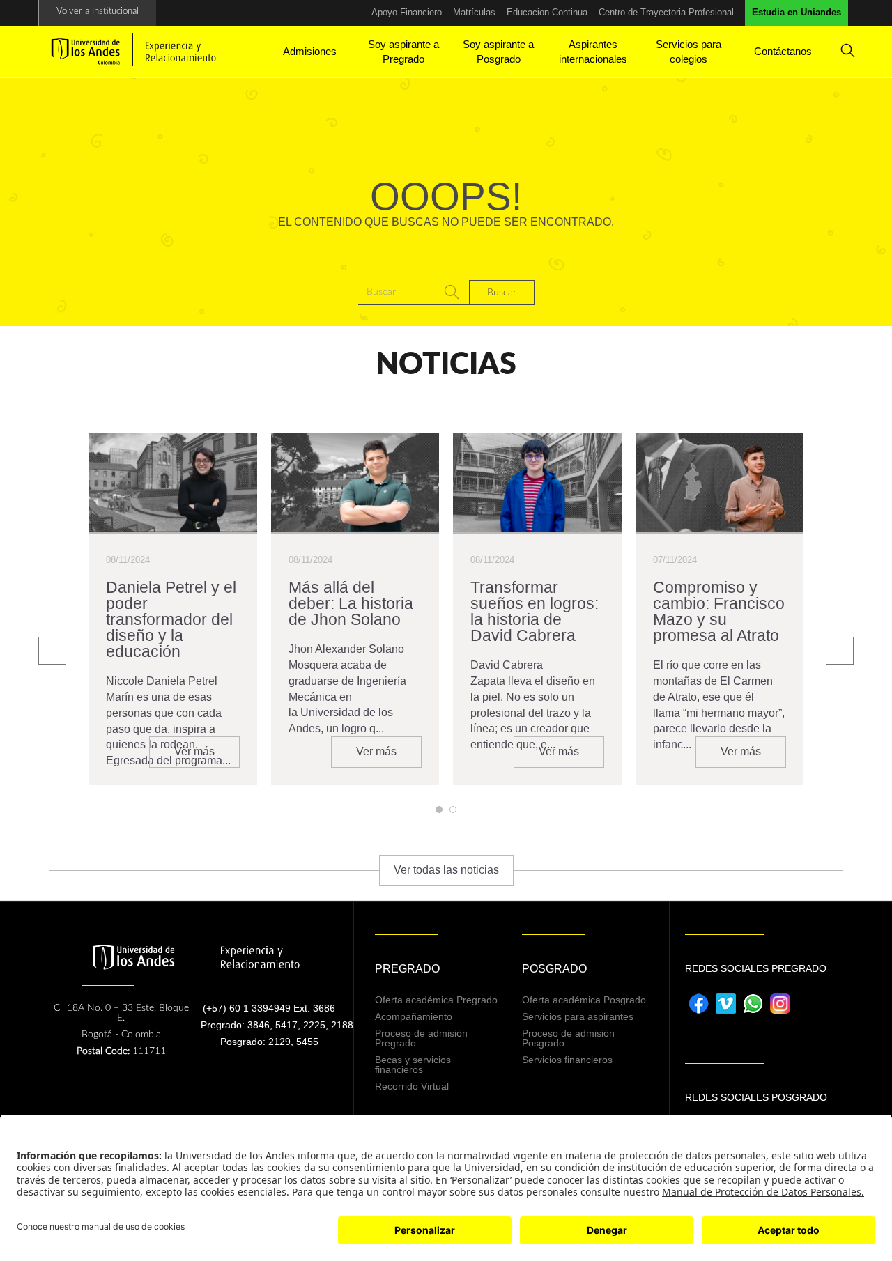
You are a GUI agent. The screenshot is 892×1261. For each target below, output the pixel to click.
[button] (439, 809)
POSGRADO (554, 969)
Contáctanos (783, 51)
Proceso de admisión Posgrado (568, 1038)
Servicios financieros (567, 1060)
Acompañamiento (413, 1016)
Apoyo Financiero (406, 12)
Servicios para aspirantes (577, 1016)
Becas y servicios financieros (413, 1064)
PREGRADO (407, 969)
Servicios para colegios (688, 51)
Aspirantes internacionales (593, 51)
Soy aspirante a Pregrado (403, 51)
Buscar (501, 292)
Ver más (194, 751)
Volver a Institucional (97, 11)
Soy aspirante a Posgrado (498, 51)
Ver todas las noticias (446, 870)
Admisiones (310, 51)
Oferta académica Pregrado (436, 1000)
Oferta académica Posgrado (584, 1000)
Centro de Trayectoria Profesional (666, 12)
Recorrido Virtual (412, 1086)
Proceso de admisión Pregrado (421, 1038)
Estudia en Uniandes (796, 12)
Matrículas (474, 12)
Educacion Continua (547, 12)
